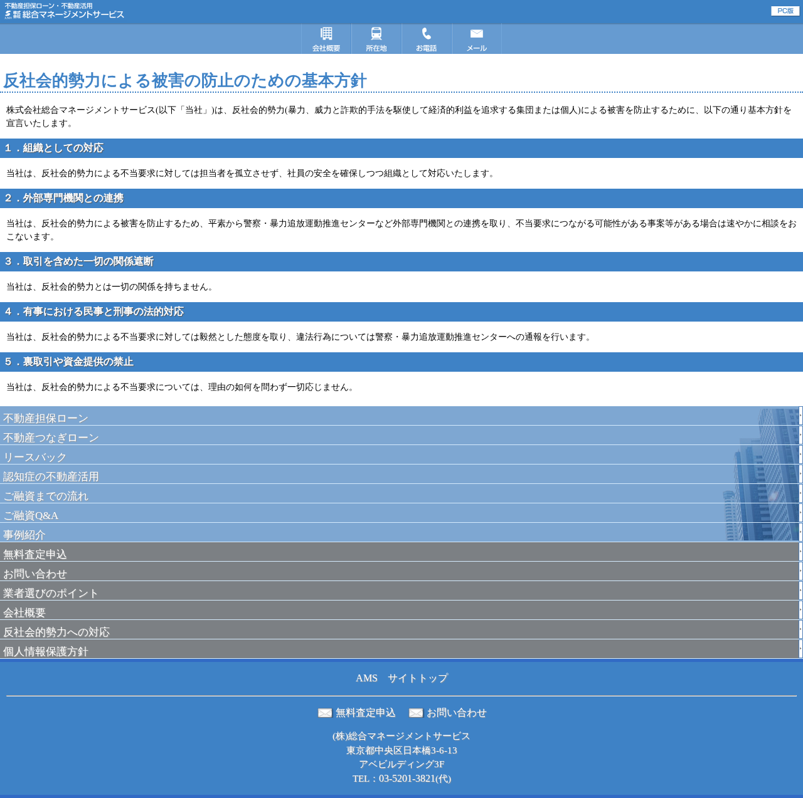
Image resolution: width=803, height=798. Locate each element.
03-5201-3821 (407, 778)
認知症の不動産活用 (51, 477)
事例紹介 (24, 535)
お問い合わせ (35, 574)
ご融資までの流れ (45, 496)
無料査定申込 (35, 554)
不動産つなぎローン (51, 438)
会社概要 (24, 613)
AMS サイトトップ (402, 678)
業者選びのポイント (51, 593)
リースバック (35, 457)
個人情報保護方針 (45, 652)
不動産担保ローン (45, 418)
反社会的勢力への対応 (56, 632)
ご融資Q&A (30, 516)
